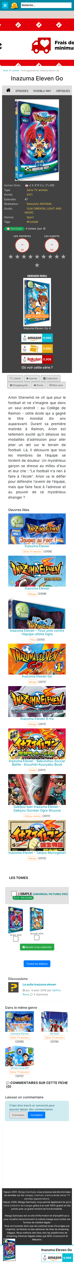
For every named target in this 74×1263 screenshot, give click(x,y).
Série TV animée (37, 190)
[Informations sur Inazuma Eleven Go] (9, 91)
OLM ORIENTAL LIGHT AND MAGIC (43, 210)
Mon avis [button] (57, 385)
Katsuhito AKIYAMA (39, 203)
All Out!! (54, 1033)
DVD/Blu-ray (42, 91)
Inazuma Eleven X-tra (37, 719)
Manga (14, 5)
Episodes (22, 91)
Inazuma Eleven (37, 546)
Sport (30, 217)
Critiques (63, 91)
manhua (49, 1195)
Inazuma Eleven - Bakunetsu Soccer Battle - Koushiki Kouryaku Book (37, 763)
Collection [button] (51, 378)
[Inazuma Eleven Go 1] (15, 919)
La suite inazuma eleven (39, 984)
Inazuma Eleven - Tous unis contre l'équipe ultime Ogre (37, 632)
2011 (29, 194)
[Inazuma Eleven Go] (37, 139)
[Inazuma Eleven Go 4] (37, 301)
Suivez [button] (33, 378)
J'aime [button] (16, 378)
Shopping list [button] (20, 385)
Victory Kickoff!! (19, 1068)
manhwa (38, 1195)
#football (32, 221)
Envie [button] (39, 385)
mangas (29, 1195)
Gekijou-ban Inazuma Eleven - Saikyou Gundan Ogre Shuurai (37, 809)
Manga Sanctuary (27, 1191)
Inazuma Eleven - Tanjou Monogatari (37, 853)
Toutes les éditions (37, 963)
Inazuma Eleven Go (37, 676)
